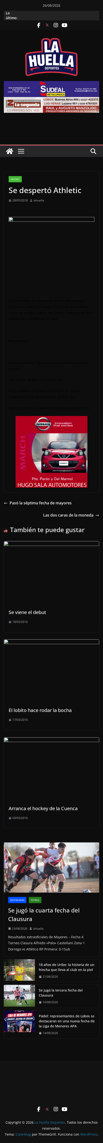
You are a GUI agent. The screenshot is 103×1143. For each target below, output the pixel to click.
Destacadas (17, 900)
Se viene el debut (27, 612)
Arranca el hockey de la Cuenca (43, 808)
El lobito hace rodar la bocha (40, 710)
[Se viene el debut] (51, 544)
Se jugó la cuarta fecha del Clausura (44, 914)
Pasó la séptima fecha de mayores (41, 503)
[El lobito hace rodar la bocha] (51, 642)
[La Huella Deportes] (9, 151)
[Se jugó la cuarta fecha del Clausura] (51, 867)
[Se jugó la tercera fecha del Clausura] (19, 996)
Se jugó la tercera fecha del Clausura (61, 992)
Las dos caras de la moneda (68, 515)
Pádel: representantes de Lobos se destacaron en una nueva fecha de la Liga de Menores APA (67, 1021)
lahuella (39, 200)
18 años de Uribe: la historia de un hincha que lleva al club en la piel (66, 967)
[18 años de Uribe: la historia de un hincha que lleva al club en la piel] (19, 970)
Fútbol (35, 900)
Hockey (15, 179)
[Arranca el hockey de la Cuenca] (51, 740)
